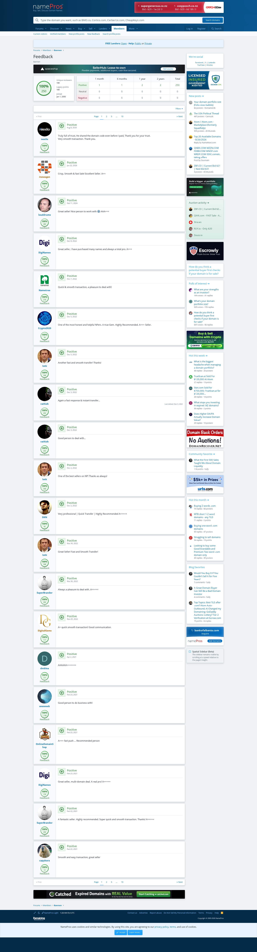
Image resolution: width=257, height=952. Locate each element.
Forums (39, 28)
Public (138, 43)
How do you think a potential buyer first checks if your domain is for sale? (204, 270)
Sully (206, 469)
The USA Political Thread (206, 113)
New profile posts (76, 34)
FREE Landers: (112, 43)
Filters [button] (178, 108)
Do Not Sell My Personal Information (180, 912)
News (68, 28)
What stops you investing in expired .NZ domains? (207, 404)
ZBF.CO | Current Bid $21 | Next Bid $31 (207, 167)
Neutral (82, 91)
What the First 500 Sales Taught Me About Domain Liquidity (207, 463)
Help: (131, 43)
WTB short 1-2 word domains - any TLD (204, 516)
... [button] (116, 116)
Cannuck (209, 116)
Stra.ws (197, 222)
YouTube (201, 65)
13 (122, 116)
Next (180, 116)
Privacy (209, 912)
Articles (210, 65)
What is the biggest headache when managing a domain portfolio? (207, 364)
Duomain (205, 160)
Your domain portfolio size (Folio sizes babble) (207, 103)
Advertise (143, 912)
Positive (83, 85)
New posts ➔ (196, 96)
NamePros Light (51, 912)
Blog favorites (197, 567)
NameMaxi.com (209, 142)
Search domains (213, 20)
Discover (54, 28)
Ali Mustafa (210, 131)
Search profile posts (111, 34)
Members (119, 28)
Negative (82, 97)
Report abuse (156, 912)
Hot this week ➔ (198, 355)
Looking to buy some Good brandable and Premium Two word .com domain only (207, 550)
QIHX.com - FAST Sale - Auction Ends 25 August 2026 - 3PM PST (207, 215)
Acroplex (207, 621)
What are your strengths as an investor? (206, 291)
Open (124, 43)
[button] (46, 28)
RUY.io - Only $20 (203, 228)
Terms (201, 912)
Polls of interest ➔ (199, 283)
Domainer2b (210, 108)
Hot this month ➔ (199, 500)
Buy (80, 28)
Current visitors (40, 34)
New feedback (93, 34)
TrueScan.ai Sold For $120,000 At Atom (204, 378)
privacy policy (162, 926)
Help (217, 912)
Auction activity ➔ (199, 202)
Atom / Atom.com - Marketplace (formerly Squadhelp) (205, 124)
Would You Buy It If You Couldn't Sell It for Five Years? (206, 576)
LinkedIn (211, 62)
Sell (90, 28)
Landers (103, 28)
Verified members (58, 34)
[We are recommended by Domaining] (39, 919)
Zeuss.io (198, 235)
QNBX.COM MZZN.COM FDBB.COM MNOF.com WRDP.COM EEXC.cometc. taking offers (207, 152)
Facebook (199, 62)
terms (173, 926)
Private (148, 43)
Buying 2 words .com (205, 505)
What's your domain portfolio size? (204, 302)
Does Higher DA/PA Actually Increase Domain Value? (207, 416)
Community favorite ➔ (202, 454)
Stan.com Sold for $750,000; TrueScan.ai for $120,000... (207, 390)
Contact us (132, 912)
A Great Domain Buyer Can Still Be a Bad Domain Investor (207, 590)
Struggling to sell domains (207, 537)
